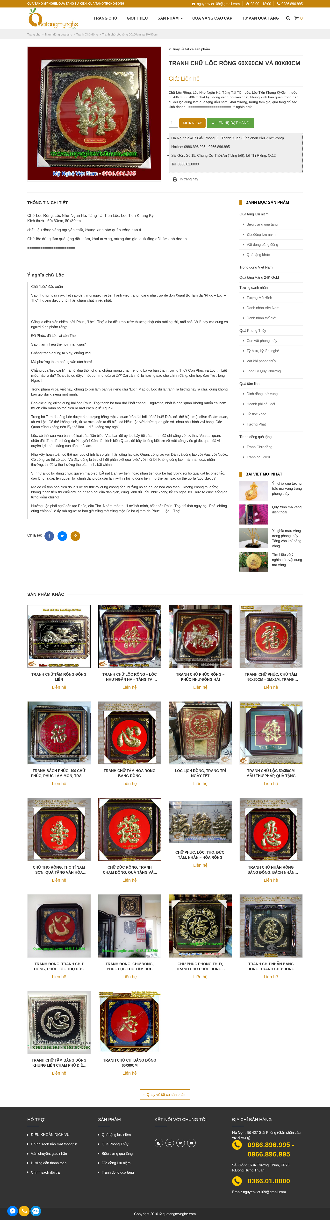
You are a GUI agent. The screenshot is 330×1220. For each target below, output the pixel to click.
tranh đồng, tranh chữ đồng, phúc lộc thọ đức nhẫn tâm (59, 967)
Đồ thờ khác (256, 414)
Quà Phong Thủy (252, 330)
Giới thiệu (137, 18)
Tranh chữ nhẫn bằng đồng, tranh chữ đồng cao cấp (270, 967)
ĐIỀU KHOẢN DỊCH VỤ (50, 1135)
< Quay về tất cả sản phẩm (189, 49)
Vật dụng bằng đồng (262, 244)
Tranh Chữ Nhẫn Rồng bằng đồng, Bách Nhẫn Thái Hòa (270, 870)
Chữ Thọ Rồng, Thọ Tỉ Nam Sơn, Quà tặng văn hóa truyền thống (59, 870)
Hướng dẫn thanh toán (48, 1163)
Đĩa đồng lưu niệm (261, 234)
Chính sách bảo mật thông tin (54, 1144)
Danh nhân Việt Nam (263, 308)
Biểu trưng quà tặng (262, 224)
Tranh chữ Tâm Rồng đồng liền (58, 676)
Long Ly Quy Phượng (264, 371)
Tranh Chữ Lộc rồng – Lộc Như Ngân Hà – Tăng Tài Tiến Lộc (129, 677)
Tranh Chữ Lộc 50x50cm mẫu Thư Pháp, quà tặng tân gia (271, 773)
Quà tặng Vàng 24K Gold (259, 277)
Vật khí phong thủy (261, 361)
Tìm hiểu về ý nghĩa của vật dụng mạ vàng (287, 560)
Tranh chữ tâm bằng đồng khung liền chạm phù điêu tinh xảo (59, 1063)
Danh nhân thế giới (261, 318)
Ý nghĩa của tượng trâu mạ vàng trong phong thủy (287, 488)
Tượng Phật (256, 424)
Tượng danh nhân (253, 287)
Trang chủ (105, 18)
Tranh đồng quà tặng (255, 437)
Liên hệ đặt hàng (232, 123)
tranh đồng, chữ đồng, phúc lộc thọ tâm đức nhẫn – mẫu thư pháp (130, 967)
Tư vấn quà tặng (260, 18)
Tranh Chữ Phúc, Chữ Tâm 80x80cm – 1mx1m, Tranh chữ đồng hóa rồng (271, 677)
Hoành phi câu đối (261, 404)
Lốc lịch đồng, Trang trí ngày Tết (200, 773)
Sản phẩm (168, 18)
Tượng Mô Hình (259, 298)
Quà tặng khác (258, 255)
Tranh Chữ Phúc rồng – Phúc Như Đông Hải (200, 676)
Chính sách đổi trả (45, 1172)
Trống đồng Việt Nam (256, 267)
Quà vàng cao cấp (212, 18)
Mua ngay (192, 123)
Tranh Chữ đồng (259, 447)
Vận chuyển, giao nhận (49, 1153)
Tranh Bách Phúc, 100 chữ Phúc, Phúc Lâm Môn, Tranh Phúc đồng (59, 773)
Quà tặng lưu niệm (254, 214)
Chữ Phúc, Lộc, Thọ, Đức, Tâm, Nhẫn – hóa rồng (200, 854)
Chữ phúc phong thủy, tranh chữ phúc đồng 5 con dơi (200, 967)
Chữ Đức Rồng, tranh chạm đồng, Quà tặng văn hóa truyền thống (129, 870)
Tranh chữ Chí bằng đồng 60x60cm (129, 1062)
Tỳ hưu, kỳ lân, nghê (263, 351)
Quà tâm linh (249, 384)
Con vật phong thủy (262, 341)
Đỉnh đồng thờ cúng (262, 394)
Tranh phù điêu (258, 457)
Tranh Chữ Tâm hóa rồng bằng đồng (130, 773)
